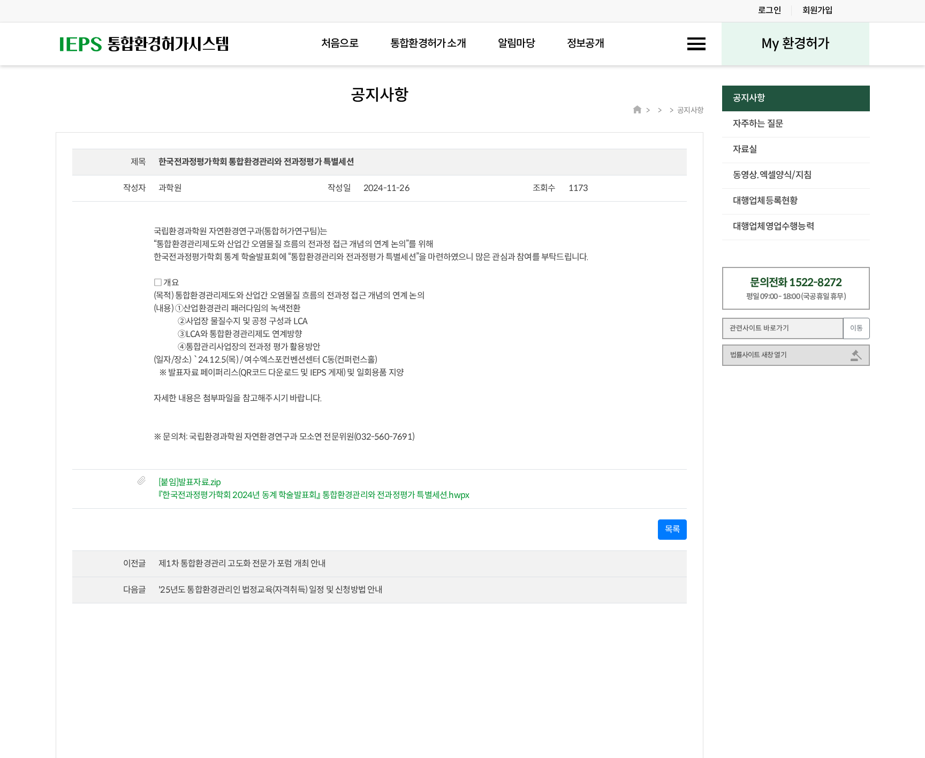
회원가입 (817, 10)
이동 (856, 328)
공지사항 (749, 98)
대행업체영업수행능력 (773, 226)
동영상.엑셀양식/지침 (772, 175)
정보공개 (585, 44)
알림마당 (516, 44)
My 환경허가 (795, 43)
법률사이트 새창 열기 (758, 354)
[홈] (637, 109)
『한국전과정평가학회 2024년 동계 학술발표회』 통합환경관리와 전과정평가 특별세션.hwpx (313, 495)
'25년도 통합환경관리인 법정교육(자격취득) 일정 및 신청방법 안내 (270, 589)
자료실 (745, 149)
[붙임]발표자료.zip (189, 482)
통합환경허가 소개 (428, 44)
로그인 (769, 10)
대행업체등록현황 (765, 200)
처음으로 (339, 44)
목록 (672, 529)
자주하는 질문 (758, 123)
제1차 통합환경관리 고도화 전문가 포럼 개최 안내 (241, 563)
